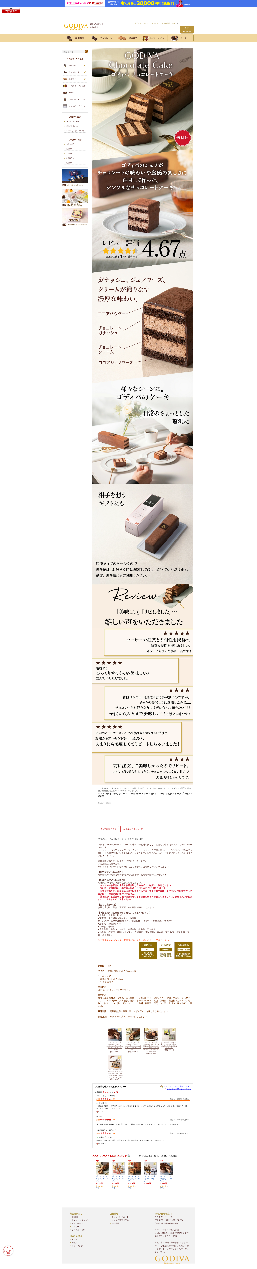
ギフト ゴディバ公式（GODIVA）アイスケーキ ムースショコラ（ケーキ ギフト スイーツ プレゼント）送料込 (115, 1045)
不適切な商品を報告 (135, 839)
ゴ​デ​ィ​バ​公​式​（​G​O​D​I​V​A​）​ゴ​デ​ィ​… (150, 1178)
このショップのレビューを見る (179, 1089)
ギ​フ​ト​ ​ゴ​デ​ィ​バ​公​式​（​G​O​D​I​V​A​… (102, 1178)
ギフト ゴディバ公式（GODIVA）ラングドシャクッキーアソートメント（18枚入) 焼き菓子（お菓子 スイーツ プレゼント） (115, 1073)
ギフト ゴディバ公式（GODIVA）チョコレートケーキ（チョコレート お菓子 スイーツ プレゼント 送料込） (133, 1045)
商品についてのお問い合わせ (112, 839)
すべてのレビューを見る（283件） (177, 1086)
